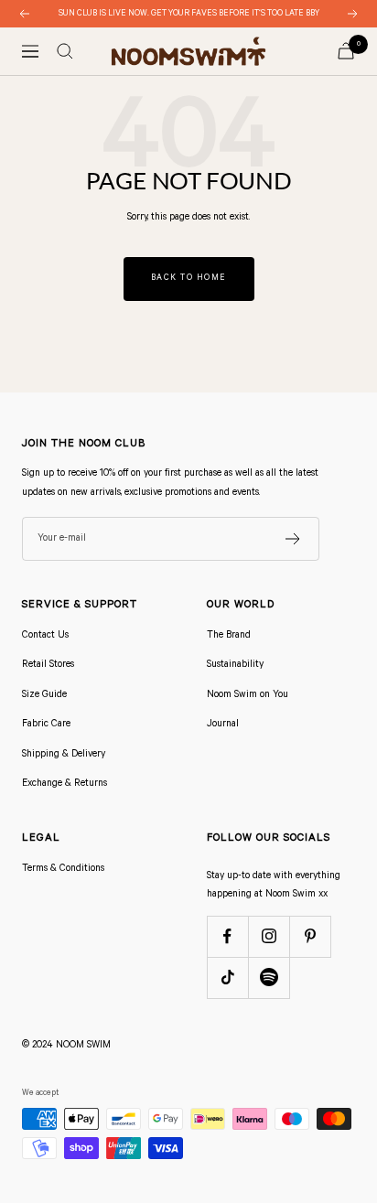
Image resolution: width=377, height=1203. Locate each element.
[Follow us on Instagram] (268, 936)
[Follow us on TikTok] (227, 977)
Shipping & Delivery (63, 754)
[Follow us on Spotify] (268, 977)
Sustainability (235, 665)
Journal (223, 724)
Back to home (189, 279)
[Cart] (346, 50)
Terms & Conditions (63, 869)
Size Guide (44, 695)
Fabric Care (46, 724)
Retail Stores (48, 665)
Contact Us (45, 635)
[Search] (65, 51)
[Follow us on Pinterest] (309, 936)
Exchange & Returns (64, 784)
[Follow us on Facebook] (227, 936)
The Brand (229, 635)
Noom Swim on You (247, 695)
